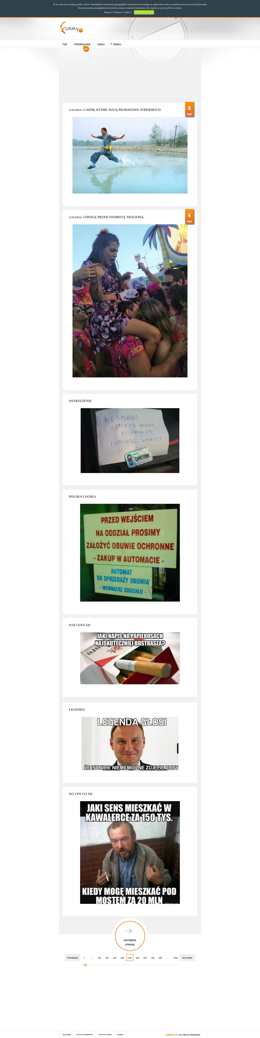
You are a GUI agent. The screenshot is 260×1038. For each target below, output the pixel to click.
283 (114, 957)
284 (122, 957)
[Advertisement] (130, 76)
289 (160, 957)
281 (99, 957)
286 (137, 957)
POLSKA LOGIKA (82, 496)
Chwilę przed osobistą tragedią (106, 217)
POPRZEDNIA (72, 957)
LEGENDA (77, 709)
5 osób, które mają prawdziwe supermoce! (115, 110)
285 (130, 957)
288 (152, 957)
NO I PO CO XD (80, 794)
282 (107, 957)
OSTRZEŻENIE (80, 401)
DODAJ (117, 44)
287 (145, 957)
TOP (64, 44)
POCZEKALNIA (82, 45)
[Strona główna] (71, 32)
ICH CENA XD (79, 625)
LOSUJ (101, 44)
